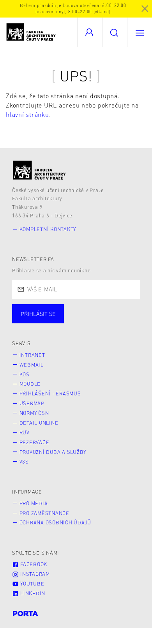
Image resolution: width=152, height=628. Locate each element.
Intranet (32, 355)
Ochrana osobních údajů (55, 522)
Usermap (31, 403)
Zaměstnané (88, 321)
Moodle (30, 384)
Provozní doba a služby (53, 452)
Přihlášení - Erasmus (50, 393)
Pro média (33, 503)
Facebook (33, 564)
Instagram (34, 574)
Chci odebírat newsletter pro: (61, 310)
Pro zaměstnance (44, 513)
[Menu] (139, 32)
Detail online (38, 423)
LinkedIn (32, 593)
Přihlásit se (38, 313)
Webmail (31, 365)
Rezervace (34, 442)
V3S (24, 462)
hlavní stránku (27, 114)
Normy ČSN (34, 413)
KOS (24, 374)
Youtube (31, 583)
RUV (24, 432)
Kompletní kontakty (47, 229)
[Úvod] (39, 170)
